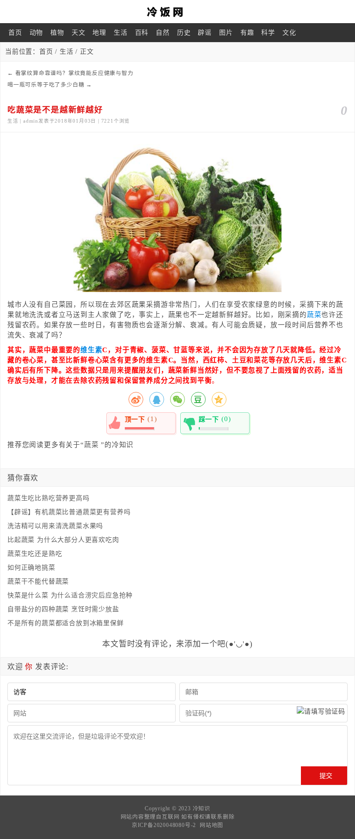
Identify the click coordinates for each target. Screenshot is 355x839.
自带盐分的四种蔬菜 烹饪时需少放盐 (63, 609)
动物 (36, 32)
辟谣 (205, 32)
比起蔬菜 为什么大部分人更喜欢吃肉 (63, 539)
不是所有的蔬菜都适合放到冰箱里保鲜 (65, 623)
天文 (79, 32)
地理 (99, 32)
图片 (226, 32)
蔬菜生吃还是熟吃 (34, 553)
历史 (184, 32)
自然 (163, 32)
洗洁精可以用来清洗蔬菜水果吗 (55, 525)
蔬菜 (314, 314)
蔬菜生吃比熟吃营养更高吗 (48, 498)
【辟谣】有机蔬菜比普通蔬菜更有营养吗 (68, 512)
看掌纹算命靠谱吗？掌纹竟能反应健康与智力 (74, 73)
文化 (289, 32)
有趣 (247, 32)
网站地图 (211, 825)
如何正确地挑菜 (31, 567)
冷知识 (201, 808)
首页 (15, 32)
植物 (57, 32)
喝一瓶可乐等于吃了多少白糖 (45, 84)
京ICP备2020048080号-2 (164, 825)
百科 (142, 32)
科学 (268, 32)
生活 (121, 32)
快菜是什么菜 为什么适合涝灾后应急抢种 (70, 595)
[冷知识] (177, 11)
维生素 (91, 350)
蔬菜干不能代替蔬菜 (38, 581)
